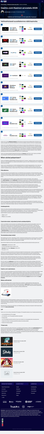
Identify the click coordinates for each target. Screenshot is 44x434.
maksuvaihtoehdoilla (9, 306)
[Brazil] (22, 420)
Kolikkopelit (4, 244)
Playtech (24, 153)
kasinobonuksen (5, 230)
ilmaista (28, 276)
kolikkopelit (15, 180)
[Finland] (22, 419)
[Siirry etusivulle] (4, 1)
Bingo (17, 395)
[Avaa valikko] (42, 1)
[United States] (22, 418)
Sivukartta (33, 393)
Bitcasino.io (4, 395)
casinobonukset (19, 329)
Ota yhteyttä (33, 389)
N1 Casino (4, 389)
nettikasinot (11, 261)
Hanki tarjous (38, 28)
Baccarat (4, 248)
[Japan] (22, 421)
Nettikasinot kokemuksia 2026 (13, 4)
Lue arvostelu (30, 29)
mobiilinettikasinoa (36, 327)
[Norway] (22, 425)
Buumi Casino (4, 391)
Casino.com (27, 284)
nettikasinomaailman (12, 141)
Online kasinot (3, 4)
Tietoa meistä (33, 391)
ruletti (4, 180)
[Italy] (22, 422)
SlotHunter (4, 393)
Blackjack (13, 248)
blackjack (7, 180)
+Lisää (3, 397)
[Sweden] (22, 423)
